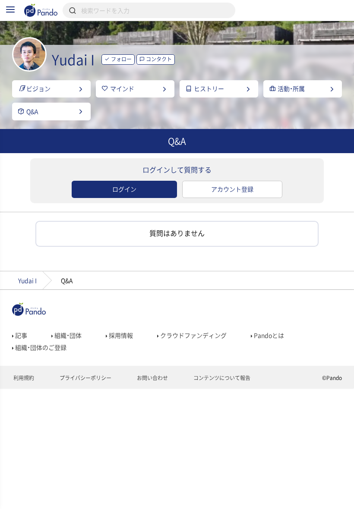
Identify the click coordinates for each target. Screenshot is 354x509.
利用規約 (23, 378)
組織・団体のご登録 (40, 347)
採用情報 (120, 335)
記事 (20, 335)
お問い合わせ (152, 378)
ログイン (124, 189)
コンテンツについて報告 (221, 378)
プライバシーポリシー (84, 378)
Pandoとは (268, 335)
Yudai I (27, 280)
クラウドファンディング (193, 335)
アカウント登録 (232, 189)
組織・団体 (67, 335)
